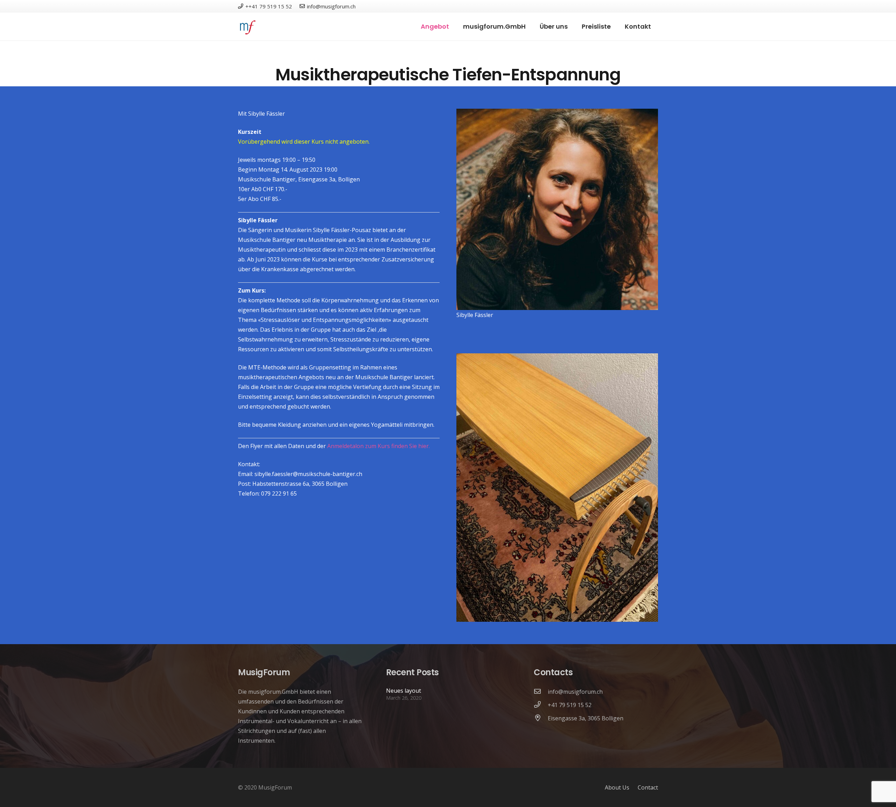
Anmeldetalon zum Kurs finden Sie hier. (378, 446)
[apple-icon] (246, 26)
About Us (617, 787)
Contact (648, 787)
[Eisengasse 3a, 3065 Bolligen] (541, 718)
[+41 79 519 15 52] (541, 705)
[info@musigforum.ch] (541, 692)
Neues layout (403, 690)
